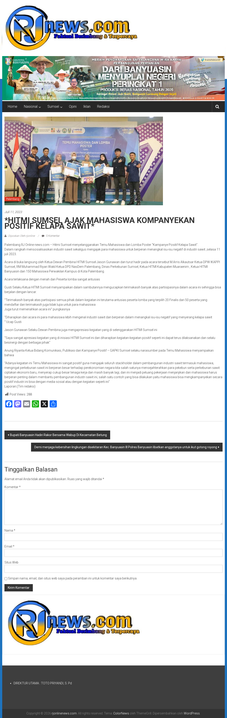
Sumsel (53, 106)
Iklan (86, 106)
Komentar (12, 487)
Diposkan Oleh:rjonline (21, 235)
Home (12, 106)
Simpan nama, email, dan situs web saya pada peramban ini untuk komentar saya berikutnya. (72, 578)
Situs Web (11, 562)
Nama (9, 530)
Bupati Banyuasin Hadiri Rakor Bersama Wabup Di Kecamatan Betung (58, 435)
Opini (72, 106)
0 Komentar (52, 235)
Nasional (30, 106)
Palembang (12, 199)
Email (9, 546)
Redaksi (103, 106)
